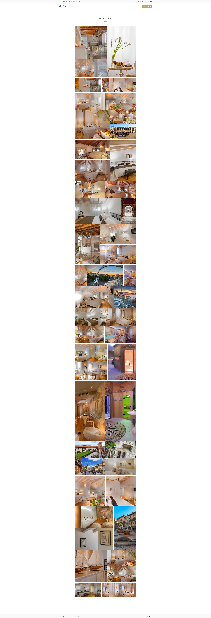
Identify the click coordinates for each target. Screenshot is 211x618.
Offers (100, 6)
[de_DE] (142, 1)
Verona (120, 6)
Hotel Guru (91, 616)
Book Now (147, 6)
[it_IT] (151, 1)
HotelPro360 (71, 616)
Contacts (137, 6)
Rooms (93, 6)
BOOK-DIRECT (80, 1)
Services (108, 6)
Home (87, 6)
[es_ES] (145, 1)
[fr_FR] (148, 1)
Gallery (128, 6)
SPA (115, 6)
